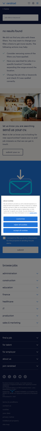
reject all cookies (20, 225)
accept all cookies (20, 230)
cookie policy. (33, 213)
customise (20, 219)
